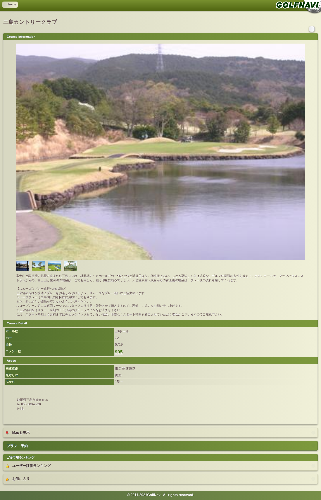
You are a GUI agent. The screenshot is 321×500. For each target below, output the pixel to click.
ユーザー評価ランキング (31, 466)
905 (119, 351)
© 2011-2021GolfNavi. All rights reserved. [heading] (160, 495)
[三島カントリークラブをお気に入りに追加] (312, 28)
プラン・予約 (17, 446)
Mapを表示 (21, 432)
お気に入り (21, 479)
